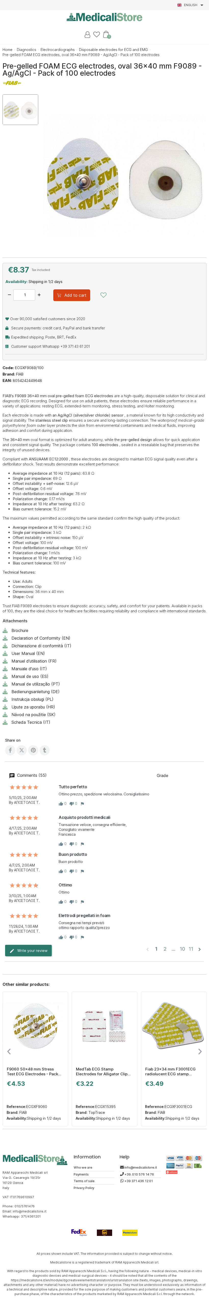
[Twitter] (22, 750)
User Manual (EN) (28, 653)
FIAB (19, 374)
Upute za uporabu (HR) (33, 706)
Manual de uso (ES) (29, 676)
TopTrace (96, 1112)
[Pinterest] (33, 750)
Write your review (31, 950)
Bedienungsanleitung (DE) (35, 691)
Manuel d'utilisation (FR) (34, 661)
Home (7, 49)
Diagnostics (26, 49)
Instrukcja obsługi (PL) (32, 699)
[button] (71, 295)
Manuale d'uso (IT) (29, 668)
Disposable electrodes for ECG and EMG (113, 49)
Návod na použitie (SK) (33, 714)
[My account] (87, 34)
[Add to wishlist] (103, 295)
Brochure (19, 630)
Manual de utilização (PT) (35, 684)
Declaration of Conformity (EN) (40, 638)
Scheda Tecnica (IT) (30, 722)
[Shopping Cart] (106, 34)
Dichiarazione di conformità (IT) (41, 645)
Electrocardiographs (58, 49)
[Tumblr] (45, 750)
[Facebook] (10, 750)
